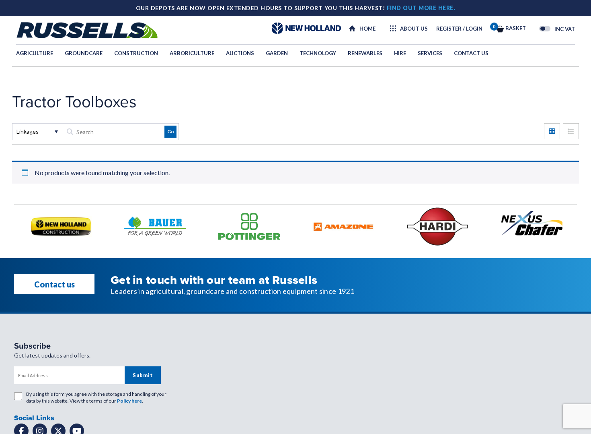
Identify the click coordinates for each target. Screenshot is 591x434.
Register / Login (459, 28)
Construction (136, 53)
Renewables (365, 53)
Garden (277, 53)
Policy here (129, 401)
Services (430, 53)
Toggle (544, 28)
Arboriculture (192, 53)
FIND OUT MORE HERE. (421, 7)
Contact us (471, 53)
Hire (400, 53)
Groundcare (84, 53)
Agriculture (34, 53)
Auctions (240, 53)
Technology (318, 53)
